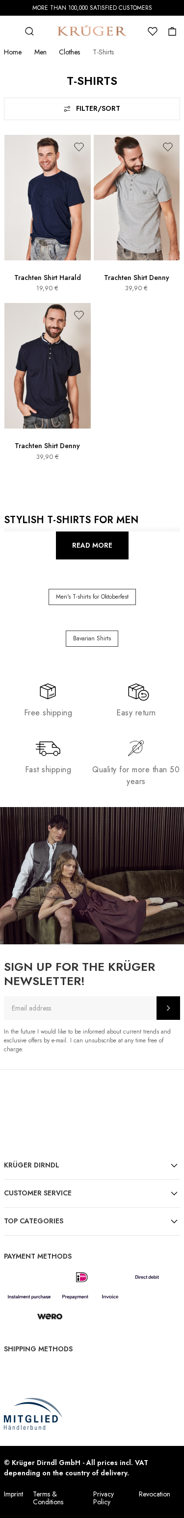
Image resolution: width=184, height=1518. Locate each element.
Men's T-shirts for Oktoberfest (92, 596)
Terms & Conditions (48, 1498)
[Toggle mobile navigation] (10, 31)
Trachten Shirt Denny (136, 278)
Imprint (13, 1494)
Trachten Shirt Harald (47, 278)
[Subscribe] (168, 1008)
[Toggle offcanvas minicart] (172, 31)
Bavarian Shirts (92, 638)
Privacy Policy (103, 1498)
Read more (92, 545)
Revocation (154, 1494)
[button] (79, 147)
